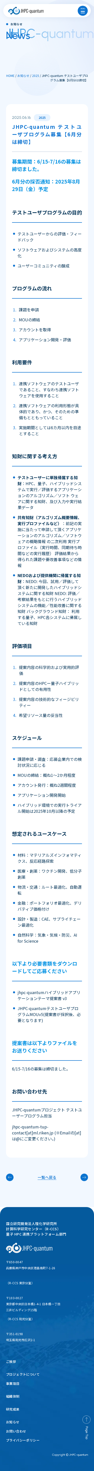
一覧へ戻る (47, 1177)
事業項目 (13, 1383)
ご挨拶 (11, 1361)
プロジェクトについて (23, 1374)
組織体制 (13, 1396)
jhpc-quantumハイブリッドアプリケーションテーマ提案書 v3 (49, 995)
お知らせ (13, 1422)
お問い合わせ (16, 1431)
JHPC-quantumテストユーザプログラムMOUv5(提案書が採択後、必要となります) (49, 1014)
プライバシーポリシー (23, 1440)
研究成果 (13, 1409)
